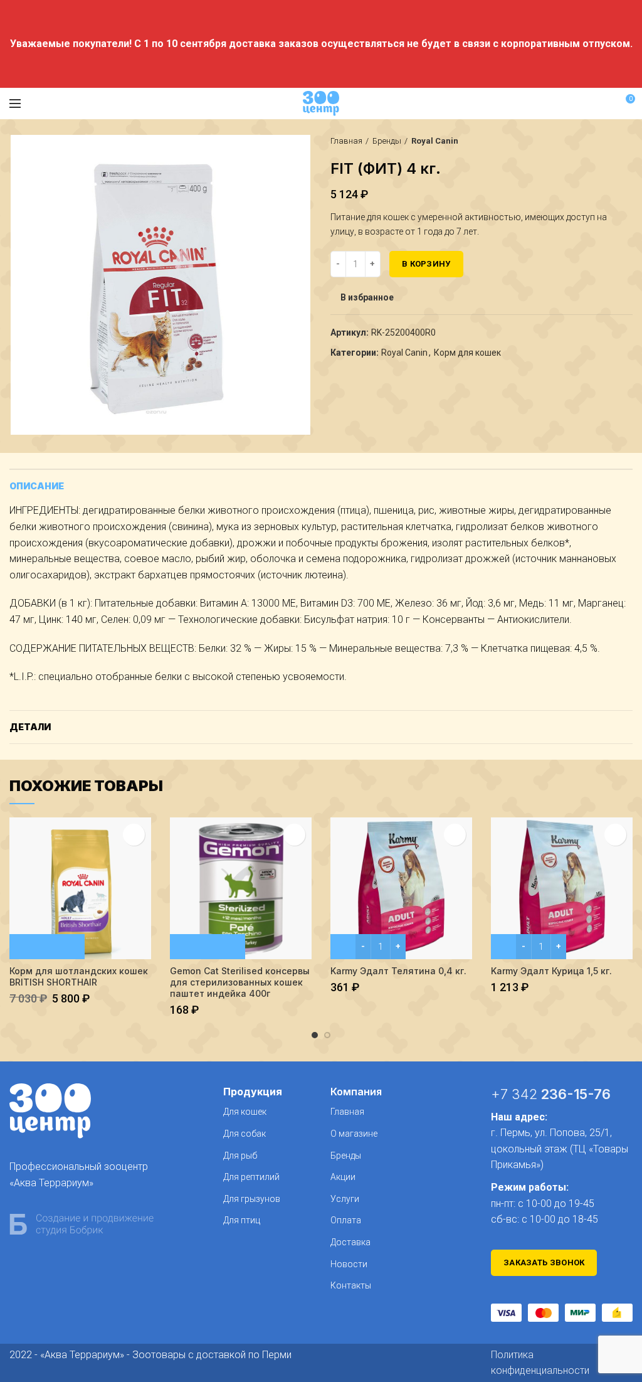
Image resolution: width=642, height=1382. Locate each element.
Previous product (601, 141)
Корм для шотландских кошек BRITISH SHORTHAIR (78, 976)
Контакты (350, 1285)
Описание (36, 486)
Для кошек (244, 1112)
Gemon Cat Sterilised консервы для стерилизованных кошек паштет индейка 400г (240, 982)
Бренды (386, 141)
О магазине (353, 1134)
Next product (626, 141)
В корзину (426, 263)
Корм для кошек (467, 353)
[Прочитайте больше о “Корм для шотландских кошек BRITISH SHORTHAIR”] (47, 946)
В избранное (367, 297)
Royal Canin (434, 141)
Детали (30, 726)
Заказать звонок (544, 1262)
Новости (348, 1264)
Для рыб (240, 1156)
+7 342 (551, 1094)
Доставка (350, 1242)
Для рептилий (251, 1177)
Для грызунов (251, 1199)
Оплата (345, 1220)
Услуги (344, 1199)
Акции (342, 1177)
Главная (346, 141)
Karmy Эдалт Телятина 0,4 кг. (398, 970)
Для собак (244, 1134)
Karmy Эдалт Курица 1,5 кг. (551, 970)
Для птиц (241, 1220)
